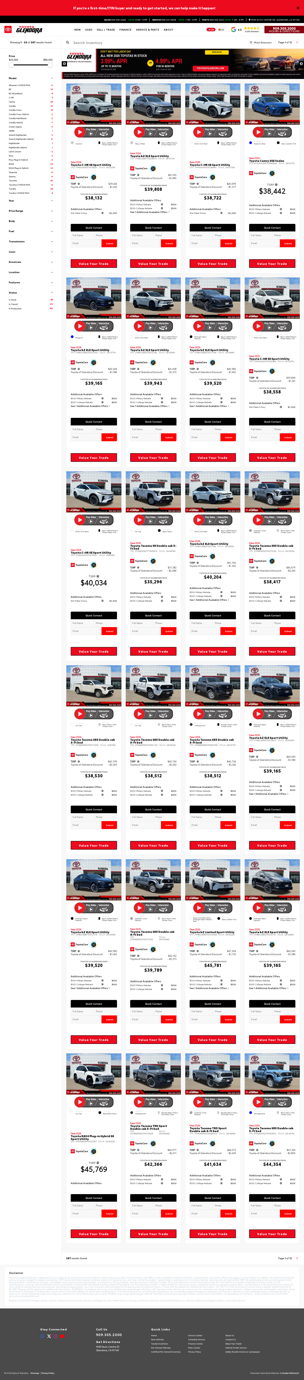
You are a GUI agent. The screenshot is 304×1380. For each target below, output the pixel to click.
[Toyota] (8, 29)
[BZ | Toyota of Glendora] (183, 64)
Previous (64, 63)
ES (223, 29)
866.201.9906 (164, 20)
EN (212, 29)
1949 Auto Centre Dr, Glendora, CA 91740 (275, 20)
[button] (119, 103)
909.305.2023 (213, 20)
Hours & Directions (284, 31)
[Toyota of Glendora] (29, 29)
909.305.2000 (115, 20)
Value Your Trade (94, 263)
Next (301, 63)
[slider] (11, 64)
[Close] (298, 7)
